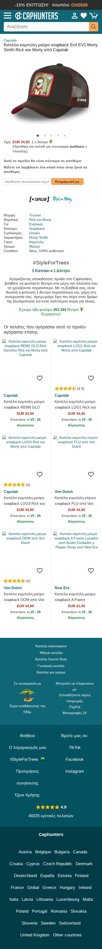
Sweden (48, 923)
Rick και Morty (40, 220)
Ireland (85, 887)
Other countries (67, 935)
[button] (38, 136)
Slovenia (29, 923)
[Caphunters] (30, 15)
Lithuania (44, 899)
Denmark (84, 863)
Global (33, 887)
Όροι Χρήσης (27, 795)
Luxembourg (67, 899)
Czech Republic (57, 863)
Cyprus (33, 863)
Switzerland (69, 923)
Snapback (37, 229)
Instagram (74, 771)
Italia (13, 899)
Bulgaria (62, 852)
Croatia (16, 863)
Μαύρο (34, 246)
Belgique (43, 852)
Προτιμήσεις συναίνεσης (27, 777)
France (17, 887)
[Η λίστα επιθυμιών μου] (83, 15)
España (47, 875)
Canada (80, 852)
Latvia (27, 899)
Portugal (39, 911)
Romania (59, 911)
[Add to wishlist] (39, 378)
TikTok (75, 747)
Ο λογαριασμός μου (27, 747)
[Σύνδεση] (74, 15)
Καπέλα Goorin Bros (51, 659)
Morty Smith (38, 237)
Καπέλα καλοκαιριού (51, 646)
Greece (49, 887)
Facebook (75, 759)
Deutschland (25, 875)
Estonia (65, 875)
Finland (81, 875)
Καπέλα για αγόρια (51, 672)
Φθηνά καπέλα (51, 653)
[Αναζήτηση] (93, 26)
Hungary (67, 887)
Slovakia (78, 911)
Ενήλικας (36, 224)
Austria (25, 852)
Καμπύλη (36, 242)
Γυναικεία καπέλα (51, 666)
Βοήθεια (27, 735)
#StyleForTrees (25, 759)
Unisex (34, 233)
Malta (88, 899)
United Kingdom (35, 935)
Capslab (10, 40)
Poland (22, 911)
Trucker (35, 215)
